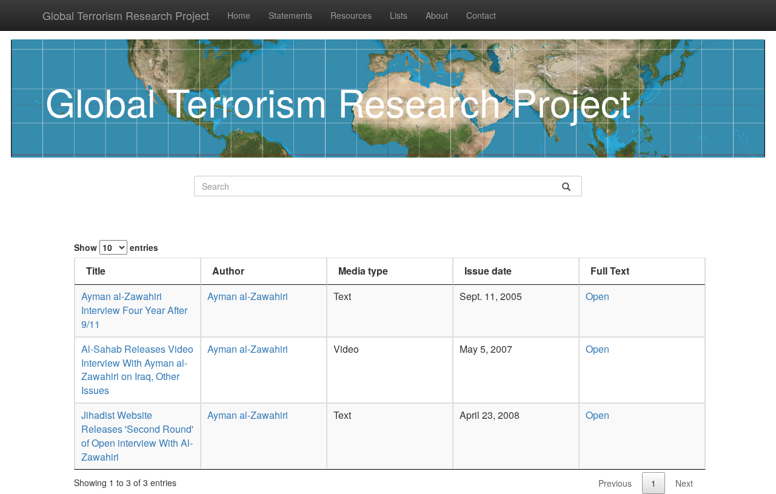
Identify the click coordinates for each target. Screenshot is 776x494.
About (437, 15)
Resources (351, 15)
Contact (481, 15)
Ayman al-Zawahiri (247, 296)
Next (684, 483)
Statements (290, 15)
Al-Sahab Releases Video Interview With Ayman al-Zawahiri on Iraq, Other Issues (137, 370)
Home (238, 15)
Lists (398, 15)
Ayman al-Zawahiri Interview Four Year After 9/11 (134, 310)
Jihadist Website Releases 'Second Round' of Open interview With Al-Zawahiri (137, 436)
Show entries (116, 247)
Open (597, 296)
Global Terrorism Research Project (125, 15)
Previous (615, 483)
